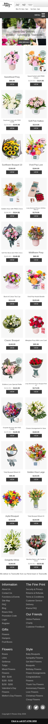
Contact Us (7, 593)
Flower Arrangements (35, 673)
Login (4, 620)
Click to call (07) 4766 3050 (24, 721)
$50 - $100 (7, 677)
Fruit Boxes (7, 642)
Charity (29, 623)
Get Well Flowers (34, 662)
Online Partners (33, 619)
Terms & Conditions (35, 597)
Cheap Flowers (33, 699)
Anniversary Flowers (35, 688)
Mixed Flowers (8, 669)
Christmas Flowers (34, 696)
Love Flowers (32, 692)
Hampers (6, 638)
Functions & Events (11, 597)
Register (6, 623)
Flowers (5, 634)
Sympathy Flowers (34, 658)
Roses (5, 654)
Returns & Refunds (34, 593)
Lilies (4, 658)
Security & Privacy (34, 589)
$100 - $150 (7, 681)
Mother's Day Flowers (12, 696)
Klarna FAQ (31, 608)
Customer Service (34, 601)
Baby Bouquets (33, 654)
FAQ (4, 604)
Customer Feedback (35, 627)
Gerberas (6, 662)
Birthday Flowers (33, 669)
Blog (4, 608)
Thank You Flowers (35, 684)
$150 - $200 (7, 684)
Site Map (6, 601)
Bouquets (30, 665)
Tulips (4, 665)
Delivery (30, 604)
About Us (6, 589)
